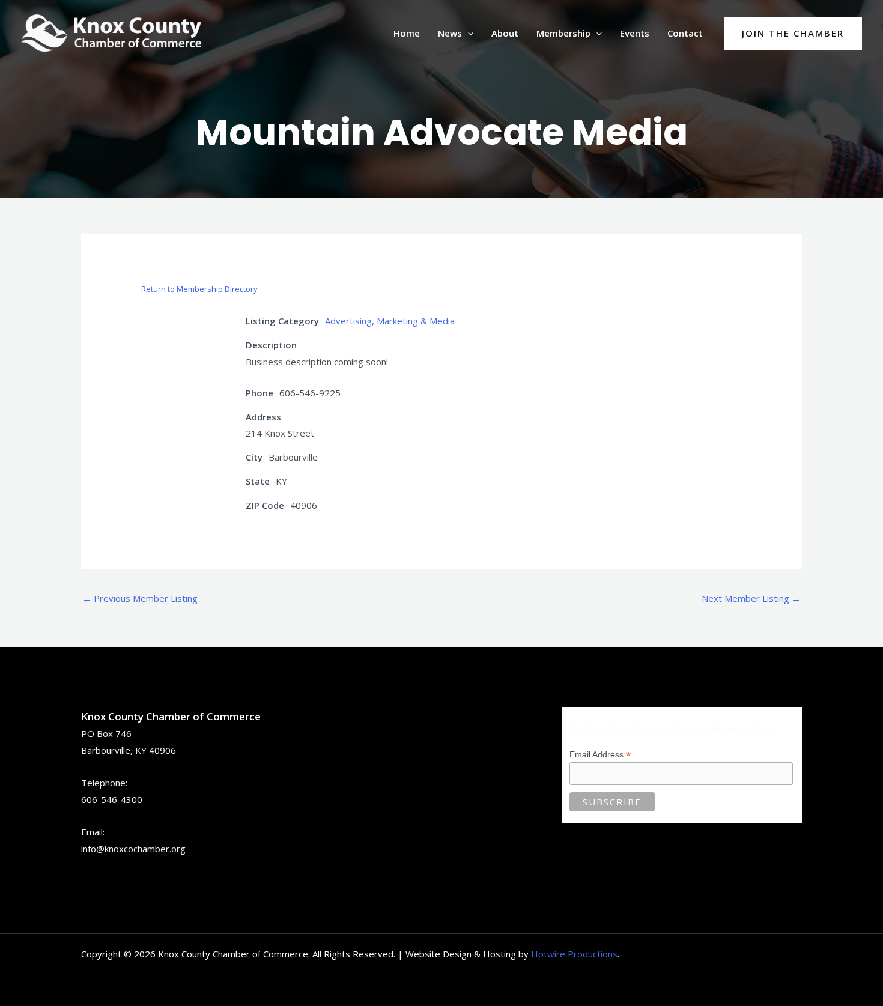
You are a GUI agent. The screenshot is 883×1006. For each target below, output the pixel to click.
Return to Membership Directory (199, 288)
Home (406, 33)
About (504, 33)
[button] (467, 33)
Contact (685, 33)
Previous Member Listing (140, 598)
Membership (563, 33)
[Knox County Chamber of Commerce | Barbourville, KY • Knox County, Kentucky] (111, 32)
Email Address (600, 754)
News (450, 33)
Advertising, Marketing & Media (390, 321)
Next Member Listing (751, 598)
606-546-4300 (111, 799)
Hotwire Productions (574, 954)
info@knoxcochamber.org (133, 849)
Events (634, 33)
